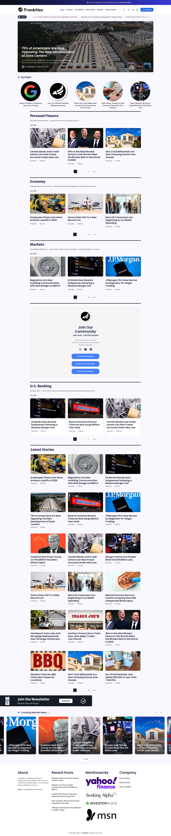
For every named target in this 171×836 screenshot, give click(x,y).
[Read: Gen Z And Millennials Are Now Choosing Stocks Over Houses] (85, 91)
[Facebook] (124, 9)
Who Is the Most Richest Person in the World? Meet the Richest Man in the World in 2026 (84, 156)
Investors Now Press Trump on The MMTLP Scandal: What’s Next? (90, 17)
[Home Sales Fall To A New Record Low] (85, 204)
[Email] (85, 349)
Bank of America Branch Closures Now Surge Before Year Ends (84, 424)
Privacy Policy (124, 778)
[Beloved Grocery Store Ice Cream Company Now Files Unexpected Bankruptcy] (122, 581)
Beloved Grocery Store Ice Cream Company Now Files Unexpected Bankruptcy (120, 598)
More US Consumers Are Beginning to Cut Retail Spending (119, 220)
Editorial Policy (124, 782)
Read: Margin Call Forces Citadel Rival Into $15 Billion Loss (140, 105)
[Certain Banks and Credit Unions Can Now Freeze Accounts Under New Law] (47, 138)
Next (94, 171)
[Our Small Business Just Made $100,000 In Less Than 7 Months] (122, 661)
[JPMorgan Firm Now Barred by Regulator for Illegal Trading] (123, 266)
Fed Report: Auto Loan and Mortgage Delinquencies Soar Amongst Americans (45, 636)
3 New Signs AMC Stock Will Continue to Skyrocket (117, 748)
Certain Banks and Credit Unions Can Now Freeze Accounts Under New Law (143, 17)
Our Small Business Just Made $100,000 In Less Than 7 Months (121, 677)
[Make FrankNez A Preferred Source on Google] (31, 91)
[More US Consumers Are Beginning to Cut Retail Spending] (123, 204)
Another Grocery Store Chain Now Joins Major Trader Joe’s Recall (84, 636)
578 (88, 234)
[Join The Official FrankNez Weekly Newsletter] (58, 91)
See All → (34, 125)
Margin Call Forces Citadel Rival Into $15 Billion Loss (120, 558)
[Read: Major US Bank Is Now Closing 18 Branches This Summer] (113, 91)
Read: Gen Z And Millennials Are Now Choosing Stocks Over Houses (85, 105)
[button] (137, 10)
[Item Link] (53, 735)
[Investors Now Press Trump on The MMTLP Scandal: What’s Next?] (48, 543)
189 (88, 690)
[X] (129, 9)
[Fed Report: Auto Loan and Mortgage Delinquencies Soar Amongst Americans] (48, 620)
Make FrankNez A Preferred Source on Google (31, 104)
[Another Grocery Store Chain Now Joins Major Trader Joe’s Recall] (85, 620)
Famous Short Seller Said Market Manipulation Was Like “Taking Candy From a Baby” (148, 745)
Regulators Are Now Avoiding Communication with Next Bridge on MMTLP (45, 283)
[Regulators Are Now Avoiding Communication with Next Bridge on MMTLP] (47, 266)
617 (88, 439)
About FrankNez (125, 787)
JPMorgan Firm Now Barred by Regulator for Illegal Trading (43, 17)
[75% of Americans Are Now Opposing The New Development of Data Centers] (48, 502)
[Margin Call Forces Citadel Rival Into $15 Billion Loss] (122, 543)
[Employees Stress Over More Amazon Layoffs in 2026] (47, 204)
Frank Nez (27, 66)
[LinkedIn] (133, 9)
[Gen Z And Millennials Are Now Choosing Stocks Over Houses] (123, 138)
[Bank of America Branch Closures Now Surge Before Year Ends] (85, 408)
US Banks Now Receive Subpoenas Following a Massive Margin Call (81, 283)
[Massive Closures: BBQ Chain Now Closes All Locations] (48, 661)
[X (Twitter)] (80, 349)
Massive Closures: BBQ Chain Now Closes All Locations (43, 677)
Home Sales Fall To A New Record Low (82, 219)
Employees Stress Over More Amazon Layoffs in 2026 (46, 219)
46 (89, 297)
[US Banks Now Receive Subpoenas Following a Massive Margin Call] (85, 266)
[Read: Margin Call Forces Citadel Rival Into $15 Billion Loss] (140, 91)
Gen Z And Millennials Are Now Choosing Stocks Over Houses (121, 154)
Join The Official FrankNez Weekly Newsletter (58, 104)
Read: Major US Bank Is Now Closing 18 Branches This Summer (113, 105)
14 (88, 171)
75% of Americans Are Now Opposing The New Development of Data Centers (46, 520)
